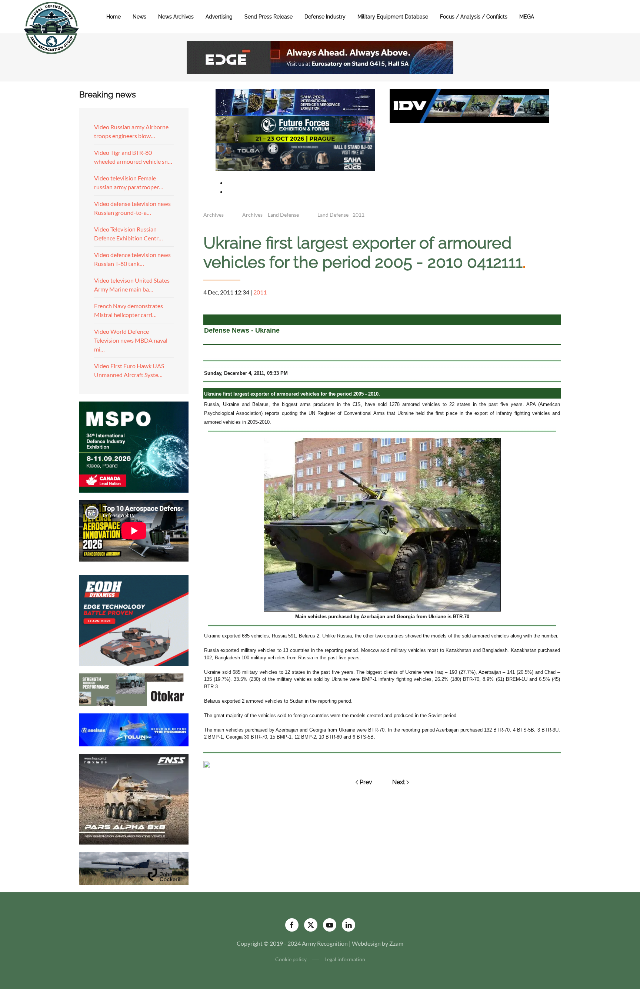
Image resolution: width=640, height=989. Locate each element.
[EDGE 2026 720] (320, 56)
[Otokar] (134, 688)
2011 (260, 292)
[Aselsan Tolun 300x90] (134, 728)
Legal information (344, 959)
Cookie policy (291, 959)
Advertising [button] (219, 17)
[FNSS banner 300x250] (134, 798)
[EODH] (134, 619)
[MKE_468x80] (295, 156)
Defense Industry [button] (325, 17)
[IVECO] (469, 105)
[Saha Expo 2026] (295, 101)
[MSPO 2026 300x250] (134, 446)
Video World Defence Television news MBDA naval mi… (130, 340)
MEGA (526, 17)
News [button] (139, 17)
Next (398, 782)
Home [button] (113, 17)
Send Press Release (268, 17)
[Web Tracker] (216, 763)
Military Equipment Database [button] (392, 17)
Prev (366, 782)
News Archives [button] (176, 17)
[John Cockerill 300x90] (134, 867)
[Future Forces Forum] (295, 128)
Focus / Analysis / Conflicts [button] (473, 17)
